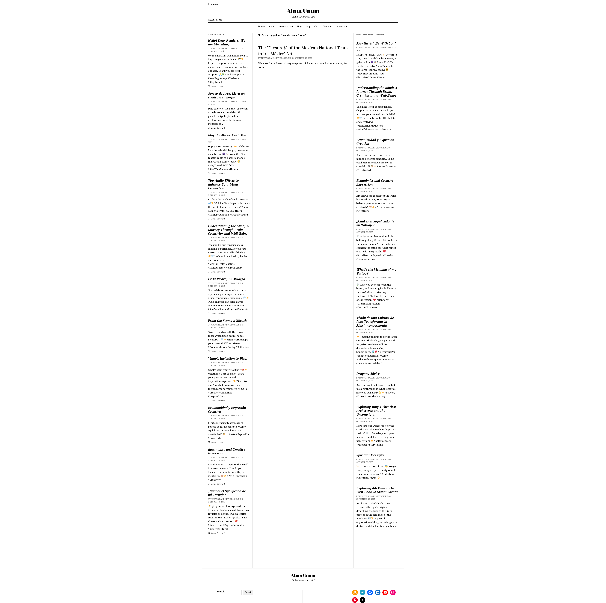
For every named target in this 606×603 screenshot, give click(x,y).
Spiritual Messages (370, 455)
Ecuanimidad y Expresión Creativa (227, 409)
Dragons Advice (368, 373)
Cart (316, 26)
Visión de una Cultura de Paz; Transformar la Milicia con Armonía (375, 321)
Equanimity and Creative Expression (226, 451)
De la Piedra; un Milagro (226, 279)
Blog (299, 26)
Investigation (286, 26)
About (271, 26)
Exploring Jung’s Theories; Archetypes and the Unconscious (376, 410)
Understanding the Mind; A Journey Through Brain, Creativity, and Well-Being (228, 229)
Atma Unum (303, 11)
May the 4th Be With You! (227, 135)
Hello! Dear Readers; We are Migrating (226, 42)
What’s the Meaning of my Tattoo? (376, 271)
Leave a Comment (217, 86)
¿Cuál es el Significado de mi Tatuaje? (227, 493)
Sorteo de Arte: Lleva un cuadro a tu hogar (226, 95)
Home (261, 26)
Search (221, 591)
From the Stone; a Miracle (227, 320)
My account (342, 26)
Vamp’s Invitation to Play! (227, 358)
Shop (308, 26)
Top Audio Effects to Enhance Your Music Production (223, 184)
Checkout (328, 26)
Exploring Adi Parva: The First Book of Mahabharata (377, 490)
